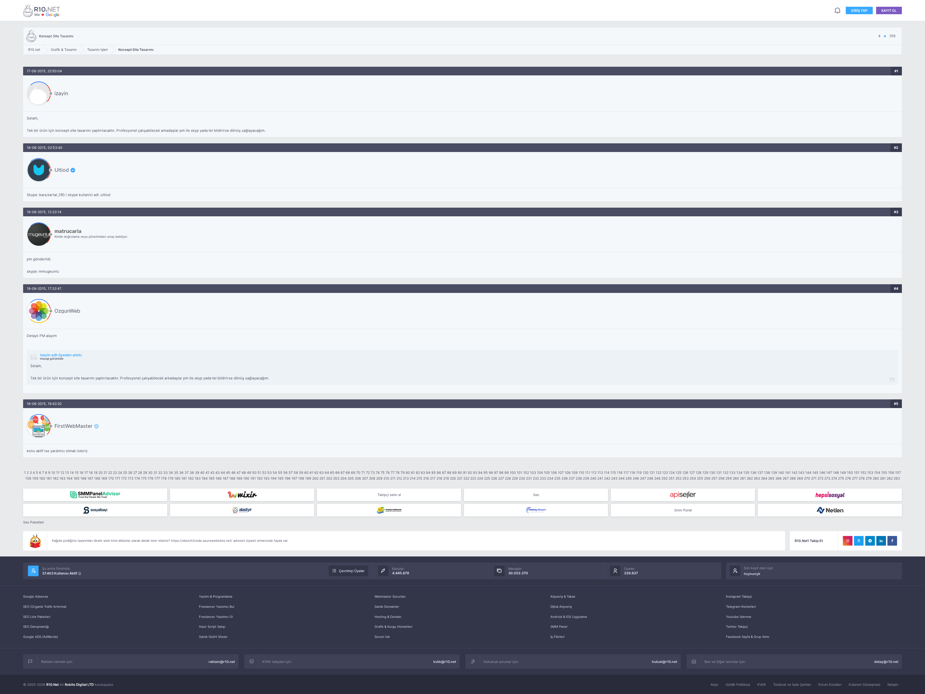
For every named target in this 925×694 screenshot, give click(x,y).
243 (614, 478)
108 (568, 472)
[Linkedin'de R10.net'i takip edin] (881, 541)
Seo (536, 495)
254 (693, 478)
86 (439, 472)
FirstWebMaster (73, 426)
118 (632, 472)
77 (393, 472)
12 (62, 472)
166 (83, 478)
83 (423, 472)
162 (56, 478)
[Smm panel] (95, 495)
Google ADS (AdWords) (40, 637)
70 (358, 472)
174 (137, 478)
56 (285, 472)
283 (897, 478)
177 (157, 478)
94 (480, 472)
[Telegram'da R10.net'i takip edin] (870, 541)
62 (316, 472)
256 (707, 478)
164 (69, 478)
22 (110, 472)
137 (760, 472)
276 (848, 478)
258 (721, 478)
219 (446, 478)
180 (177, 478)
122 (658, 472)
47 (239, 472)
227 (501, 478)
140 (781, 472)
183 (198, 478)
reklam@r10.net (222, 662)
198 (301, 478)
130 (712, 472)
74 (378, 472)
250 (664, 478)
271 (814, 478)
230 (522, 478)
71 (363, 472)
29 (145, 472)
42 (212, 472)
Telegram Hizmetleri (741, 606)
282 (890, 478)
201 (322, 478)
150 (850, 472)
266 (778, 478)
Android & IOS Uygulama (568, 617)
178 (164, 478)
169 (104, 478)
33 (165, 472)
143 (801, 472)
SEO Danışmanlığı (36, 626)
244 (621, 478)
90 (460, 472)
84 (428, 472)
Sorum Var (382, 637)
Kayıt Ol (889, 10)
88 (449, 472)
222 (466, 478)
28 (140, 472)
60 (306, 472)
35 (176, 472)
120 (645, 472)
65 (332, 472)
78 (398, 472)
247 (643, 478)
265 (771, 478)
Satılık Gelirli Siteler (213, 637)
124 (672, 472)
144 (808, 472)
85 (433, 472)
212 (399, 478)
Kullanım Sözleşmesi (864, 684)
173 (130, 478)
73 (373, 472)
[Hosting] (242, 510)
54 (275, 472)
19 (96, 472)
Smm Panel (683, 510)
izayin (61, 93)
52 (264, 472)
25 (125, 472)
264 (764, 478)
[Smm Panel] (683, 495)
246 (636, 478)
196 (287, 478)
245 (629, 478)
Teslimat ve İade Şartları (792, 684)
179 (170, 478)
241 (600, 478)
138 (767, 472)
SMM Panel (558, 626)
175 (144, 478)
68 (348, 472)
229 (515, 478)
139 (774, 472)
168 (97, 478)
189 (239, 478)
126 (685, 472)
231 (529, 478)
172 (124, 478)
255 (700, 478)
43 (217, 472)
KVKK (761, 684)
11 (57, 472)
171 (117, 478)
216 (426, 478)
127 (692, 472)
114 (606, 472)
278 (862, 478)
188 (232, 478)
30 (150, 472)
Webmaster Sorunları (390, 596)
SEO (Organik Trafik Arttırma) (44, 606)
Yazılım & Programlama (215, 596)
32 (160, 472)
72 (368, 472)
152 (863, 472)
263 (757, 478)
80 (408, 472)
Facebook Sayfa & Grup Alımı (747, 637)
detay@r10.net (886, 662)
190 (246, 478)
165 (76, 478)
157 (898, 472)
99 (506, 472)
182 (191, 478)
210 (386, 478)
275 (841, 478)
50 (254, 472)
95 (485, 472)
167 (90, 478)
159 (35, 478)
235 (557, 478)
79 (403, 472)
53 (269, 472)
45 (228, 472)
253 (685, 478)
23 (115, 472)
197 (294, 478)
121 (652, 472)
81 (413, 472)
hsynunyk (752, 574)
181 (184, 478)
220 (453, 478)
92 (470, 472)
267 (786, 478)
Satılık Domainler (387, 606)
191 (253, 478)
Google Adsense (35, 596)
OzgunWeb (67, 310)
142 (794, 472)
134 (739, 472)
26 (130, 472)
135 (746, 472)
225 (487, 478)
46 (233, 472)
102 (526, 472)
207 (365, 478)
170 (111, 478)
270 (807, 478)
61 (311, 472)
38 (192, 472)
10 (53, 472)
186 (219, 478)
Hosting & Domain (388, 617)
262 (750, 478)
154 (877, 472)
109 (575, 472)
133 (732, 472)
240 (593, 478)
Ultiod (61, 170)
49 (249, 472)
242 (607, 478)
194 (274, 478)
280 (876, 478)
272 (820, 478)
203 (336, 478)
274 (834, 478)
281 (883, 478)
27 (135, 472)
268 (793, 478)
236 (565, 478)
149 (843, 472)
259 (729, 478)
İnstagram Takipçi (739, 596)
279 (869, 478)
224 (480, 478)
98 (501, 472)
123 (665, 472)
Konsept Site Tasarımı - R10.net (42, 10)
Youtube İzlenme (738, 617)
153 (870, 472)
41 (207, 472)
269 (800, 478)
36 (181, 472)
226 (494, 478)
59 (301, 472)
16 (81, 472)
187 (225, 478)
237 (572, 478)
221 (459, 478)
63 (321, 472)
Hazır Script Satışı (212, 626)
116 (619, 472)
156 (891, 472)
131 (719, 472)
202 (329, 478)
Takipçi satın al (389, 495)
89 (454, 472)
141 (788, 472)
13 (67, 472)
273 (827, 478)
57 (291, 472)
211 (393, 478)
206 (358, 478)
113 (600, 472)
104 (540, 472)
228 (508, 478)
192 (260, 478)
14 (72, 472)
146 (822, 472)
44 (223, 472)
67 (343, 472)
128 (698, 472)
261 (743, 478)
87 (444, 472)
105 (547, 472)
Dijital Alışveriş (561, 606)
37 (187, 472)
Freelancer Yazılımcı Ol (216, 617)
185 (212, 478)
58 (296, 472)
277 (855, 478)
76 (388, 472)
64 (327, 472)
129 (705, 472)
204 (343, 478)
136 (753, 472)
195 (281, 478)
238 (579, 478)
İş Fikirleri (557, 637)
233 (543, 478)
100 (513, 472)
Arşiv (714, 684)
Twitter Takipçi (737, 626)
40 (202, 472)
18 (91, 472)
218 (439, 478)
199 (308, 478)
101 (519, 472)
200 (315, 478)
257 (714, 478)
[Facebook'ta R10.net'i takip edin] (892, 541)
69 (353, 472)
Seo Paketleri (33, 522)
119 (639, 472)
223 (473, 478)
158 (28, 478)
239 (586, 478)
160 (42, 478)
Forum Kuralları (829, 684)
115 (613, 472)
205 (351, 478)
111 (587, 472)
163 (62, 478)
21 (105, 472)
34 (171, 472)
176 (150, 478)
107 (561, 472)
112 (593, 472)
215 (419, 478)
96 (491, 472)
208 (372, 478)
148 (836, 472)
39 (197, 472)
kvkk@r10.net (444, 662)
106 (554, 472)
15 (77, 472)
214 (413, 478)
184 (205, 478)
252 (678, 478)
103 (533, 472)
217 (433, 478)
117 (626, 472)
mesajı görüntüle (51, 358)
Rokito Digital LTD (79, 684)
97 (496, 472)
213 (406, 478)
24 (120, 472)
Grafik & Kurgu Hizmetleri (393, 626)
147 (829, 472)
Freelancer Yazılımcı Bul (216, 606)
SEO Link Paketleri (36, 617)
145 (815, 472)
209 (379, 478)
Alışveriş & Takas (562, 596)
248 (650, 478)
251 (671, 478)
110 (581, 472)
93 (475, 472)
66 (337, 472)
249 (657, 478)
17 (86, 472)
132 (725, 472)
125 (678, 472)
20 (101, 472)
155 (884, 472)
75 (383, 472)
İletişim (892, 684)
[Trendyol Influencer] (242, 495)
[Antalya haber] (389, 510)
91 (465, 472)
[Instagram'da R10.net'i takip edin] (847, 541)
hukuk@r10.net (664, 662)
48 (244, 472)
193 (267, 478)
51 (259, 472)
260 (736, 478)
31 (155, 472)
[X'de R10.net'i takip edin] (859, 541)
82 (418, 472)
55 (280, 472)
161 (49, 478)
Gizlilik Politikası (738, 684)
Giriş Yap (859, 10)
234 (550, 478)
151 (856, 472)
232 (536, 478)
